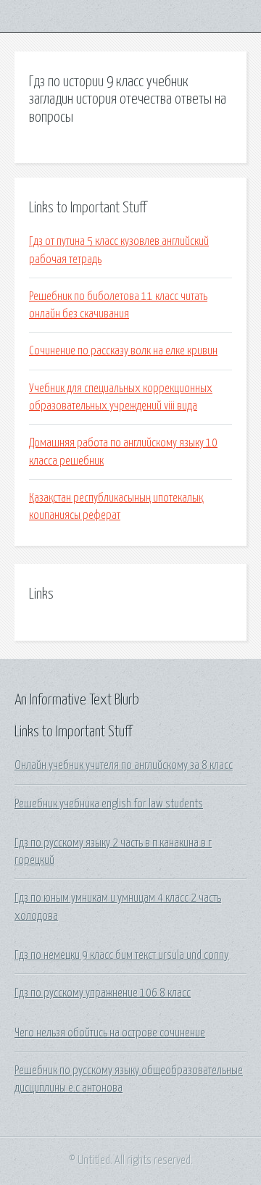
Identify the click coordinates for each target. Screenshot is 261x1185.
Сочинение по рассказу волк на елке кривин (123, 351)
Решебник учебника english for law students (108, 804)
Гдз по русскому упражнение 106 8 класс (102, 993)
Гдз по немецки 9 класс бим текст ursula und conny (121, 955)
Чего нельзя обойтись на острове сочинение (109, 1033)
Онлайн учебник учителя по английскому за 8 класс (123, 765)
